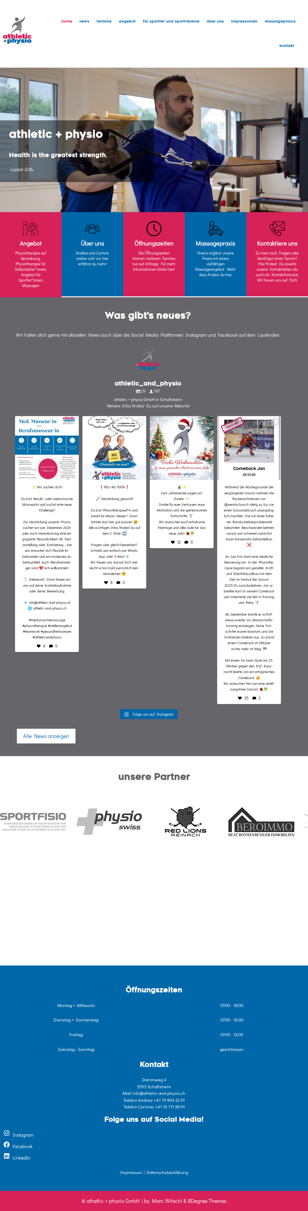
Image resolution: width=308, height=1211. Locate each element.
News (84, 21)
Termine (104, 21)
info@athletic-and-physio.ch (159, 1093)
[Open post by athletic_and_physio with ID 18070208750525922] (182, 448)
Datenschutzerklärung (167, 1172)
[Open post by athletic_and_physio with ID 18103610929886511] (114, 448)
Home (66, 21)
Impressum (131, 1172)
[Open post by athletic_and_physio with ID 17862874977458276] (249, 448)
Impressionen (244, 21)
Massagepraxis (280, 21)
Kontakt (286, 46)
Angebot (127, 21)
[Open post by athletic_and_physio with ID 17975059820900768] (47, 448)
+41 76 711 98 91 (170, 1107)
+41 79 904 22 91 (169, 1100)
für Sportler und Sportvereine (171, 21)
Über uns (215, 21)
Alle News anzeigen (46, 736)
